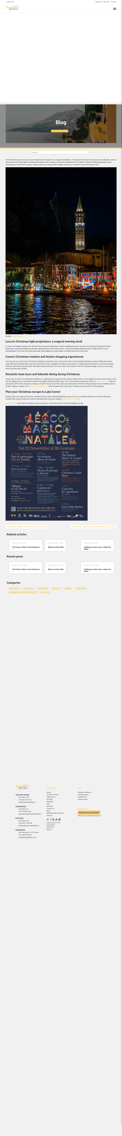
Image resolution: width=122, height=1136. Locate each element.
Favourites (113, 1)
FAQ (48, 804)
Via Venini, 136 (23, 821)
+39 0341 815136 (25, 800)
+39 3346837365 (24, 811)
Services (50, 799)
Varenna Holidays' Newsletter (23, 592)
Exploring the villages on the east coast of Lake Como (27, 527)
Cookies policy (83, 795)
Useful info (28, 589)
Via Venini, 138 (23, 797)
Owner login (106, 1)
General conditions (84, 792)
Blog (48, 811)
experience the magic (70, 399)
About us (50, 806)
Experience (43, 589)
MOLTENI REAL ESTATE (55, 813)
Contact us (50, 809)
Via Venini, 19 (23, 809)
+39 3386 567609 (25, 835)
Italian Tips (14, 589)
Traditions (81, 589)
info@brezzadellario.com (27, 837)
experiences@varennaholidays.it (29, 814)
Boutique (56, 589)
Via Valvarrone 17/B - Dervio (28, 832)
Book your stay (11, 403)
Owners (68, 589)
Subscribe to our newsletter (89, 813)
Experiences (51, 797)
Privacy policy (83, 799)
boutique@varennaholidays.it (28, 826)
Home (49, 792)
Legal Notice (82, 797)
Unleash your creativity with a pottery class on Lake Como (93, 527)
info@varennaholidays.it (27, 802)
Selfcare (45, 592)
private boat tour (102, 381)
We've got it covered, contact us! (89, 816)
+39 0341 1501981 (25, 823)
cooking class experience (38, 386)
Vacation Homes (53, 795)
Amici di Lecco (17, 336)
